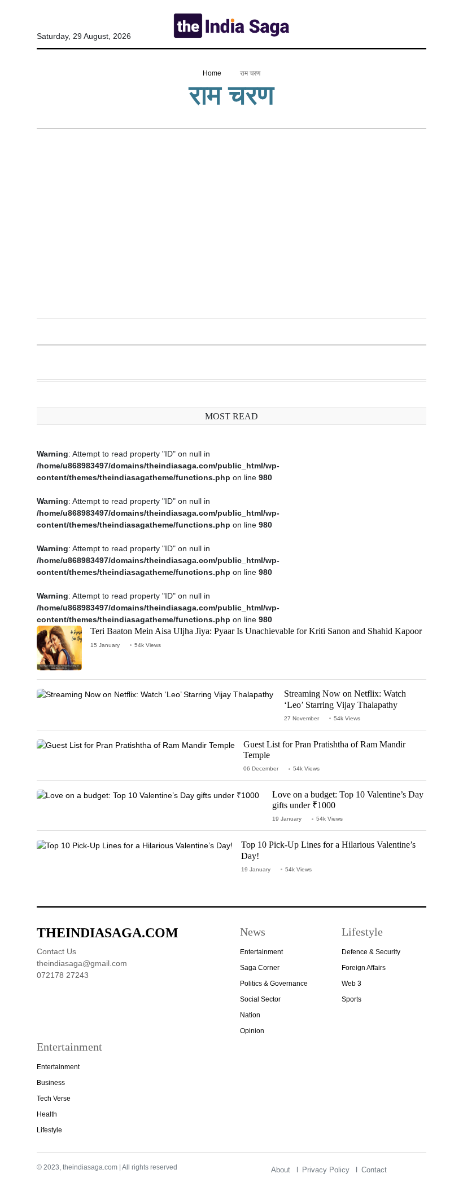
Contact (374, 1170)
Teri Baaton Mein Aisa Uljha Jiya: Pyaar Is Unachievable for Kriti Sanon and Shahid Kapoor (256, 631)
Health (47, 1114)
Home (212, 73)
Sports (351, 999)
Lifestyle (49, 1130)
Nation (250, 1015)
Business (51, 1083)
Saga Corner (259, 968)
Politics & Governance (274, 983)
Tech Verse (54, 1098)
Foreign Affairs (364, 968)
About (280, 1170)
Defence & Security (371, 952)
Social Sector (260, 999)
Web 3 (351, 983)
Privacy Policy (326, 1170)
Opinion (252, 1031)
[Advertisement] (231, 225)
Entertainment (261, 952)
